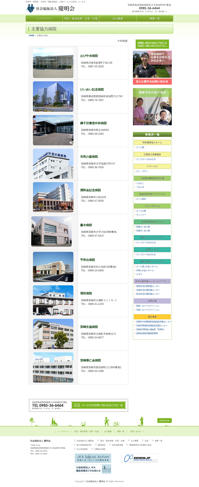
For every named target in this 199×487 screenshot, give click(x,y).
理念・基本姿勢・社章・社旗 (86, 432)
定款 (146, 441)
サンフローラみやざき (146, 159)
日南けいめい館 (143, 230)
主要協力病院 (99, 449)
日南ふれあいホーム (145, 270)
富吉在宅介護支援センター (148, 294)
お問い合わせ (135, 432)
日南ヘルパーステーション (148, 309)
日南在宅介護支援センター (148, 290)
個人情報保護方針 (84, 445)
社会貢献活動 (117, 445)
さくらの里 (141, 211)
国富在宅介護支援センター (148, 286)
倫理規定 (101, 445)
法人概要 (108, 432)
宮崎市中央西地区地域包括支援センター (153, 321)
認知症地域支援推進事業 (147, 333)
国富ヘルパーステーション (148, 306)
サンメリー (141, 214)
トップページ (63, 432)
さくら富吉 (141, 199)
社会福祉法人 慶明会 (85, 441)
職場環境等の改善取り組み (140, 445)
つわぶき (140, 187)
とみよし (140, 183)
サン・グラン (142, 171)
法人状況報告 (82, 449)
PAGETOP (164, 421)
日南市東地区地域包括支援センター (151, 325)
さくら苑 (140, 147)
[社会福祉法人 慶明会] (59, 9)
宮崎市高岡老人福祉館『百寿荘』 (150, 329)
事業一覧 (121, 432)
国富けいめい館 (143, 226)
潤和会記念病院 (90, 190)
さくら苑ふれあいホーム (147, 266)
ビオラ (139, 274)
